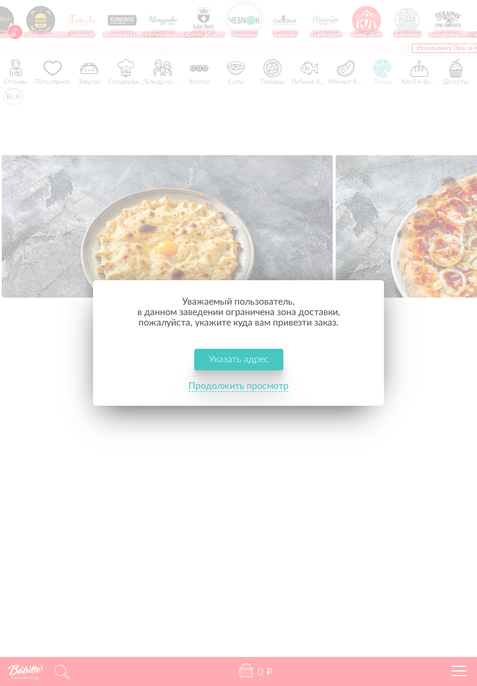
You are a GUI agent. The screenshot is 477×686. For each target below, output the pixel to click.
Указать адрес (239, 359)
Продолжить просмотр (238, 386)
